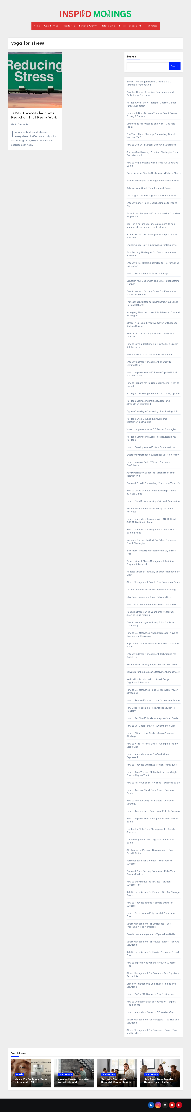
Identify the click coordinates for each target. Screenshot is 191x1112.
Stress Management (130, 26)
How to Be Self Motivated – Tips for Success (151, 994)
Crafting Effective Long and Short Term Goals (151, 195)
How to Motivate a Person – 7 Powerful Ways (150, 1012)
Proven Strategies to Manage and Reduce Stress (153, 180)
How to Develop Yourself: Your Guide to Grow (151, 447)
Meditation (69, 26)
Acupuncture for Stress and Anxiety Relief (150, 354)
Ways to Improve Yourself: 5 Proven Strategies (151, 429)
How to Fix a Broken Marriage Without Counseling (153, 501)
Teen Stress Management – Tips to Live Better (151, 934)
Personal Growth (88, 26)
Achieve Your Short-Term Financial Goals (148, 188)
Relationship (108, 26)
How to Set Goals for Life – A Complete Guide (151, 725)
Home (37, 26)
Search (131, 56)
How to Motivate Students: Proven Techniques (152, 764)
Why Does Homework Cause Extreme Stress (150, 597)
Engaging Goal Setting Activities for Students (151, 245)
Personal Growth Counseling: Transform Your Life (153, 483)
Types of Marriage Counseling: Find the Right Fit (153, 411)
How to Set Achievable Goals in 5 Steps (148, 273)
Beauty (19, 1074)
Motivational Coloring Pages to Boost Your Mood (152, 664)
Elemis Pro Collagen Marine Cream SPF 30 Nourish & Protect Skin (31, 1082)
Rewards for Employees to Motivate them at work (153, 672)
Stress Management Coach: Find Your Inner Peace (153, 582)
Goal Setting (51, 26)
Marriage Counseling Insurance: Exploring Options (153, 393)
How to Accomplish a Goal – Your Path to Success (153, 811)
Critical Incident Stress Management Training (151, 589)
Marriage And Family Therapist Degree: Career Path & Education (116, 1082)
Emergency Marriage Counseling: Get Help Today (153, 454)
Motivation (151, 26)
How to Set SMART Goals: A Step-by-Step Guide (152, 718)
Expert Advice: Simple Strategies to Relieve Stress (154, 173)
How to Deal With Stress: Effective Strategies (151, 144)
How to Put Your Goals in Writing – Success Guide (153, 782)
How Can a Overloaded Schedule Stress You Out (152, 604)
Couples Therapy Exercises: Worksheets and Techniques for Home (74, 1082)
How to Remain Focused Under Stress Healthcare (153, 700)
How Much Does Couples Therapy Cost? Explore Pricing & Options (158, 1082)
